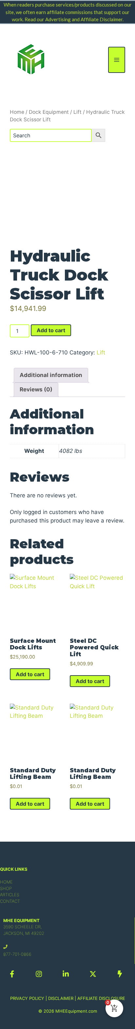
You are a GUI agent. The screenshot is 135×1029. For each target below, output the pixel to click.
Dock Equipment (49, 112)
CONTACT (10, 901)
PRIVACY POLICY (27, 998)
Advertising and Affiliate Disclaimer (84, 19)
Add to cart (51, 330)
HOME (6, 881)
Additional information (51, 375)
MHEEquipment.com (76, 1011)
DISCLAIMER (60, 998)
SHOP (6, 888)
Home (17, 112)
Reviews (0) (36, 389)
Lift (77, 112)
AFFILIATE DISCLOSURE (101, 998)
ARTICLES (9, 894)
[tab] (51, 375)
